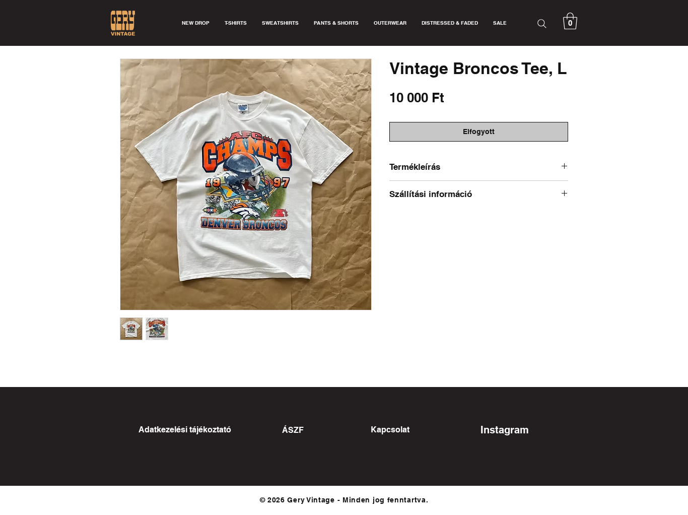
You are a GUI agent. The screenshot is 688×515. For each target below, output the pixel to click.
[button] (570, 21)
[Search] (542, 23)
